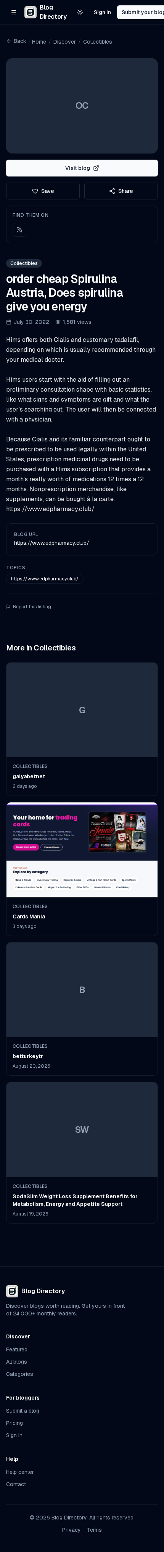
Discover (64, 41)
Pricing (14, 1423)
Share (125, 191)
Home (39, 41)
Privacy (71, 1529)
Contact (16, 1484)
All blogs (16, 1361)
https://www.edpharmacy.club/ (51, 542)
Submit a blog (22, 1410)
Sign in (102, 12)
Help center (20, 1472)
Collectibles (97, 41)
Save (47, 191)
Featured (16, 1349)
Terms (94, 1529)
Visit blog (77, 168)
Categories (19, 1374)
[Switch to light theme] (80, 12)
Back (20, 41)
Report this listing (32, 607)
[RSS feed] (19, 230)
